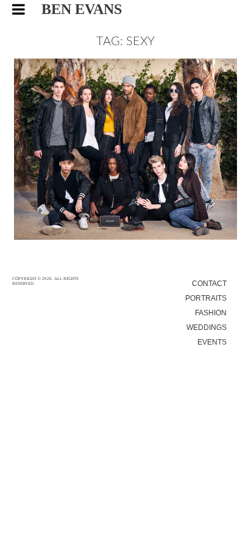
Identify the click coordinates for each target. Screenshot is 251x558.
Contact (209, 283)
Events (212, 342)
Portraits (206, 298)
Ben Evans (81, 9)
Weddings (206, 327)
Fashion (211, 313)
